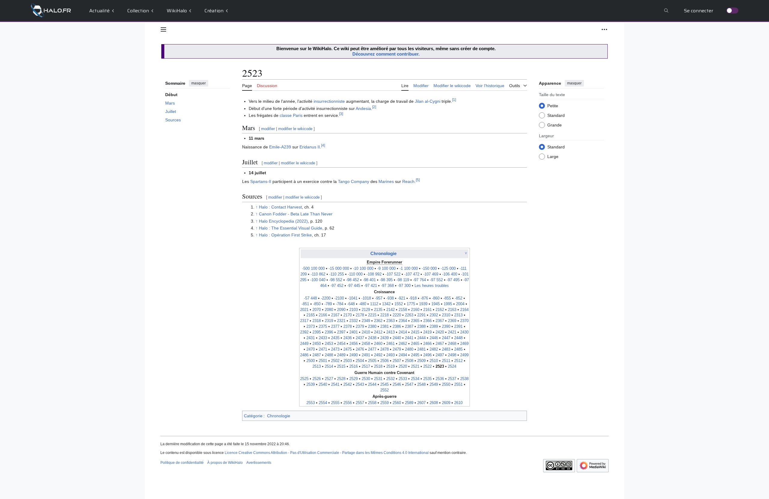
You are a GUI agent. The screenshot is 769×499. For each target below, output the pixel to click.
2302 (434, 315)
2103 (353, 310)
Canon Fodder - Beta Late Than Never (296, 213)
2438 (372, 338)
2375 (323, 326)
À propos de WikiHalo (225, 463)
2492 (378, 355)
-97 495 (453, 280)
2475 (347, 349)
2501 (323, 361)
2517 (366, 366)
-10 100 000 (363, 268)
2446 (434, 338)
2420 (440, 332)
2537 (452, 379)
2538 (464, 379)
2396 (329, 332)
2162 (440, 310)
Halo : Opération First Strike (285, 235)
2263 (409, 315)
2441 (409, 338)
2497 (440, 355)
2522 (427, 366)
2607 (421, 403)
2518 (378, 366)
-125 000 (448, 268)
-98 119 (403, 280)
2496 (427, 355)
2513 (316, 366)
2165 (310, 315)
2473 (335, 349)
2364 (403, 321)
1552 (398, 304)
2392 (304, 332)
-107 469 (430, 274)
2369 (452, 321)
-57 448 (310, 298)
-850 (317, 304)
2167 (335, 315)
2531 (378, 379)
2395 (316, 332)
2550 (446, 384)
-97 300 (404, 286)
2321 (341, 321)
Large (552, 156)
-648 (351, 304)
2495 (415, 355)
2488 (329, 355)
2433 (323, 338)
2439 (384, 338)
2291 (421, 315)
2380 (372, 326)
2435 (335, 338)
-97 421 (370, 286)
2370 (464, 321)
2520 (403, 366)
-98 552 (335, 280)
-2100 (339, 298)
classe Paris (291, 115)
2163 (452, 310)
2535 (427, 379)
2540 (323, 384)
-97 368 (387, 286)
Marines (386, 181)
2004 (460, 304)
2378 (347, 326)
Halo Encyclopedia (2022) (283, 221)
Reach (408, 181)
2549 (434, 384)
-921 (401, 298)
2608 (434, 403)
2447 (446, 338)
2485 (458, 349)
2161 (427, 310)
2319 (329, 321)
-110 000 (355, 274)
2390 (446, 326)
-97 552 (436, 280)
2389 (434, 326)
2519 (390, 366)
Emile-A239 (280, 147)
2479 (397, 349)
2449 (304, 344)
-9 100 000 (386, 268)
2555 (335, 403)
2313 (458, 315)
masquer (198, 83)
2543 (360, 384)
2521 (415, 366)
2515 (341, 366)
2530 (366, 379)
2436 (347, 338)
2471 (323, 349)
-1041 (352, 298)
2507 (397, 361)
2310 (446, 315)
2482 (434, 349)
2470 (310, 349)
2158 (403, 310)
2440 (397, 338)
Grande (554, 125)
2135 (378, 310)
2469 (464, 344)
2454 (341, 344)
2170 (347, 315)
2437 (360, 338)
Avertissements (258, 463)
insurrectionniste (329, 101)
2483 (446, 349)
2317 (304, 321)
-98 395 (386, 280)
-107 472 (411, 274)
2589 (409, 403)
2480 (409, 349)
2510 (434, 361)
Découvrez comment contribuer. (386, 53)
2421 (452, 332)
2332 (353, 321)
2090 (341, 310)
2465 (415, 344)
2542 (347, 384)
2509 (421, 361)
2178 (360, 315)
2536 (440, 379)
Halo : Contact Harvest (280, 207)
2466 (427, 344)
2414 (403, 332)
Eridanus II (309, 147)
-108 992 (373, 274)
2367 (440, 321)
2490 (353, 355)
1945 (435, 304)
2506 (384, 361)
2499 (464, 355)
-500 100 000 (313, 268)
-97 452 (336, 286)
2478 (384, 349)
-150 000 (429, 268)
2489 (341, 355)
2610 (458, 403)
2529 (353, 379)
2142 (390, 310)
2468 (452, 344)
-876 (424, 298)
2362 (378, 321)
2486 (304, 355)
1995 (448, 304)
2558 (372, 403)
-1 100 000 (409, 268)
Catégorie (253, 415)
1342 (386, 304)
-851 (305, 304)
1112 (374, 304)
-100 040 (317, 280)
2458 (366, 344)
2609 (446, 403)
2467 (440, 344)
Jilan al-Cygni (427, 101)
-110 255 (336, 274)
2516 (353, 366)
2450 (316, 344)
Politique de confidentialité (182, 463)
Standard (556, 115)
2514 (329, 366)
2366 (427, 321)
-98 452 (352, 280)
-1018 (366, 298)
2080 (329, 310)
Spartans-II (260, 181)
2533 (403, 379)
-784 (339, 304)
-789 (328, 304)
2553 (310, 403)
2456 (353, 344)
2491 (366, 355)
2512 (458, 361)
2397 (341, 332)
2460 (378, 344)
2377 (335, 326)
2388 (421, 326)
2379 (360, 326)
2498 (452, 355)
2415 (415, 332)
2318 (316, 321)
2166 (323, 315)
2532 (390, 379)
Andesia (363, 108)
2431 (310, 338)
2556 (347, 403)
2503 (347, 361)
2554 (323, 403)
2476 (360, 349)
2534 (415, 379)
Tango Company (353, 181)
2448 (458, 338)
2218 (384, 315)
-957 (378, 298)
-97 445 (353, 286)
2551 (458, 384)
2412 (378, 332)
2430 (464, 332)
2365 (415, 321)
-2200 (325, 298)
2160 (415, 310)
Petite (552, 105)
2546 (397, 384)
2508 (409, 361)
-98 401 (369, 280)
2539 (310, 384)
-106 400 (449, 274)
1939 (423, 304)
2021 (304, 310)
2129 (366, 310)
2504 (360, 361)
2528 (341, 379)
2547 (409, 384)
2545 (384, 384)
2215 (372, 315)
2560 (397, 403)
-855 (447, 298)
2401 (353, 332)
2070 (316, 310)
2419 (427, 332)
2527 (329, 379)
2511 (446, 361)
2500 (310, 361)
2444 (421, 338)
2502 (335, 361)
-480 (362, 304)
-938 (390, 298)
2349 (366, 321)
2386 (397, 326)
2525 (304, 379)
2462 (403, 344)
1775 (411, 304)
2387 (409, 326)
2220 (397, 315)
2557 (360, 403)
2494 (403, 355)
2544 (372, 384)
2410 (366, 332)
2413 (390, 332)
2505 (372, 361)
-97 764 (419, 280)
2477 (372, 349)
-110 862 (318, 274)
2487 (316, 355)
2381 (384, 326)
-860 (435, 298)
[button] (163, 29)
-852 (458, 298)
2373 (310, 326)
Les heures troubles (432, 286)
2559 (384, 403)
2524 (452, 366)
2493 (390, 355)
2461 (390, 344)
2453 (329, 344)
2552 (384, 390)
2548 (421, 384)
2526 (316, 379)
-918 (413, 298)
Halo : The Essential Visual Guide (290, 228)
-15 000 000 (339, 268)
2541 (335, 384)
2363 (390, 321)
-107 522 (392, 274)
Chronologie (383, 253)
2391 (458, 326)
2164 (464, 310)
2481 (421, 349)
